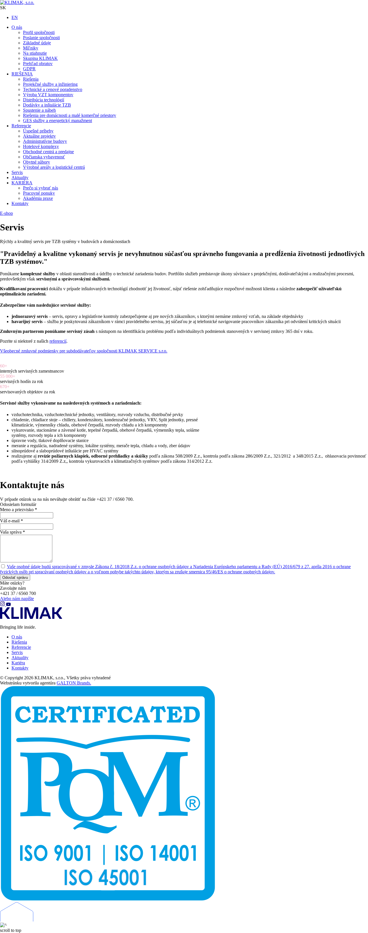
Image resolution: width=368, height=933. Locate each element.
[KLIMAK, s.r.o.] (37, 2)
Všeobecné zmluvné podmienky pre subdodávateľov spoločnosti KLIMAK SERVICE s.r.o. (83, 350)
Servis (17, 652)
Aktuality (20, 657)
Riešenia (19, 642)
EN (15, 17)
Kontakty (20, 667)
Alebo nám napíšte (17, 598)
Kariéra (18, 662)
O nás (17, 636)
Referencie (21, 647)
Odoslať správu (15, 577)
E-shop (6, 213)
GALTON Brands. (74, 682)
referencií (57, 341)
